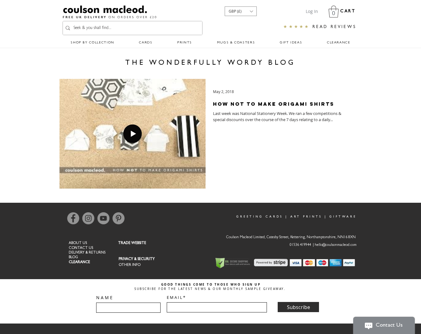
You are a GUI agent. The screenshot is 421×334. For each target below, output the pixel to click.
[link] (334, 12)
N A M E (104, 297)
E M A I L (174, 297)
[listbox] (241, 11)
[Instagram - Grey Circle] (88, 218)
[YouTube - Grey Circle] (103, 218)
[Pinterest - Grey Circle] (118, 218)
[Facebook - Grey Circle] (73, 218)
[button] (241, 11)
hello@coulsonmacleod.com (336, 245)
